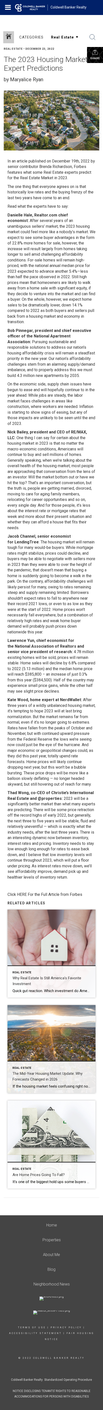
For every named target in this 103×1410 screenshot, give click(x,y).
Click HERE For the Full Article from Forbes (45, 894)
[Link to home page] (31, 7)
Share (95, 58)
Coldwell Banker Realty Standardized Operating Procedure (51, 1380)
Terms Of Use (32, 1327)
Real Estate (13, 48)
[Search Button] (92, 37)
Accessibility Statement (35, 1333)
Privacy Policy (66, 1327)
